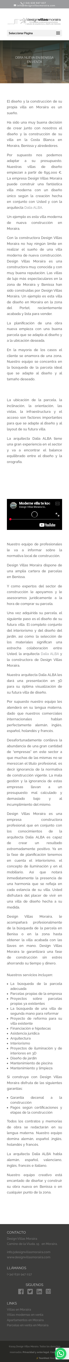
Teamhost (44, 1358)
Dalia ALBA (33, 208)
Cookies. (54, 1352)
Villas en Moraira (19, 1309)
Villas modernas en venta (25, 1315)
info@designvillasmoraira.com (28, 1252)
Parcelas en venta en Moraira (27, 1325)
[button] (60, 1353)
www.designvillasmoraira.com (28, 1257)
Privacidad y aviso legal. (36, 1352)
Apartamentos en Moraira (25, 1320)
